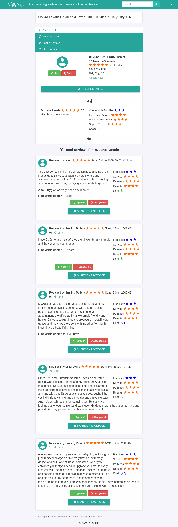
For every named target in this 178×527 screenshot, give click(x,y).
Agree (80, 202)
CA (73, 516)
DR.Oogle (41, 516)
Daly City (82, 516)
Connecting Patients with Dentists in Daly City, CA (65, 4)
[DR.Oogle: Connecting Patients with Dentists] (15, 4)
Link (129, 160)
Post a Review (92, 89)
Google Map (96, 77)
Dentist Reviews (59, 516)
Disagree (99, 202)
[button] (170, 4)
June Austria (97, 516)
